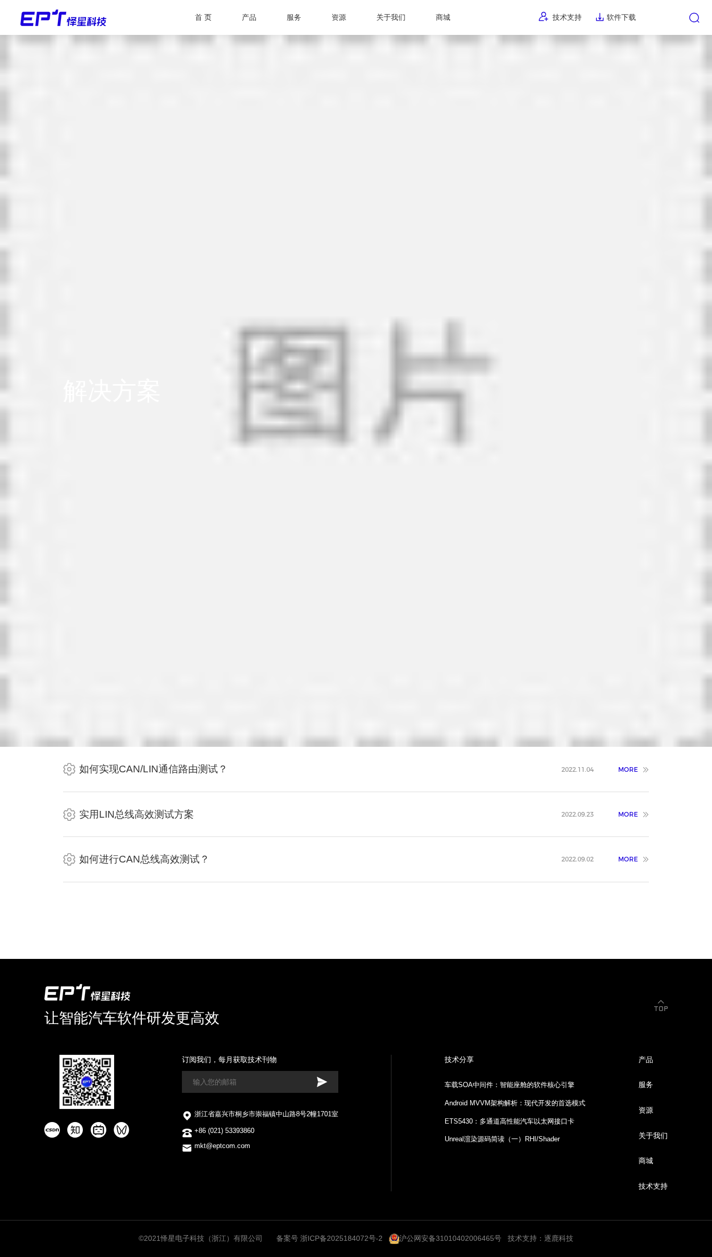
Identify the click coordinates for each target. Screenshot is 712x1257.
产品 (646, 1059)
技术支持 (565, 17)
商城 (443, 17)
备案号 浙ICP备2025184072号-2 (330, 1238)
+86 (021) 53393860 (224, 1131)
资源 (646, 1110)
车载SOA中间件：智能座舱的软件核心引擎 (509, 1085)
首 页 (203, 17)
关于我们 (391, 17)
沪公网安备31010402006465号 (450, 1238)
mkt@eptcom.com (222, 1146)
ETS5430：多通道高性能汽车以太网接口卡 (509, 1121)
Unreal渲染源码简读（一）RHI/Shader (502, 1139)
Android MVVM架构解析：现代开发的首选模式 (515, 1103)
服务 (646, 1084)
